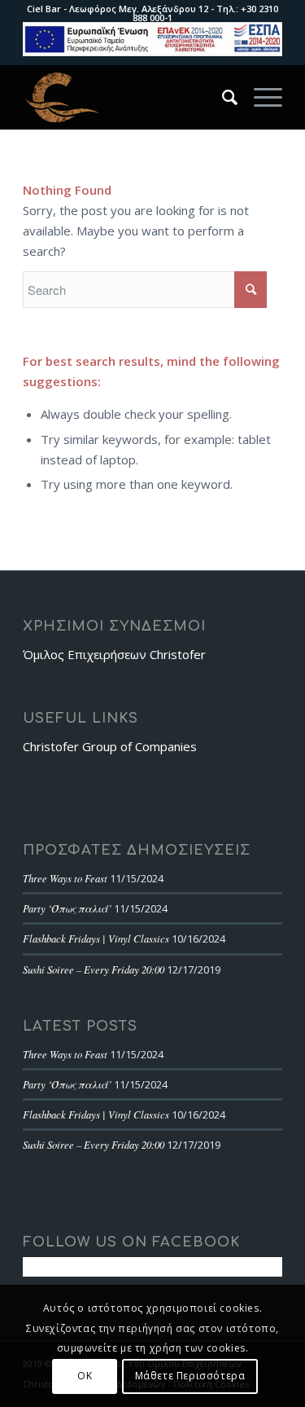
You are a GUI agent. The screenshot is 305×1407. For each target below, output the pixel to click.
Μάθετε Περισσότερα (190, 1376)
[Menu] (259, 97)
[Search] (221, 97)
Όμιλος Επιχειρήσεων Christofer (114, 654)
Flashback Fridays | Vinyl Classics (96, 938)
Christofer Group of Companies (110, 746)
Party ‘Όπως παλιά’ (67, 908)
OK (84, 1376)
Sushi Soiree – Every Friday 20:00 (93, 969)
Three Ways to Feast (65, 878)
